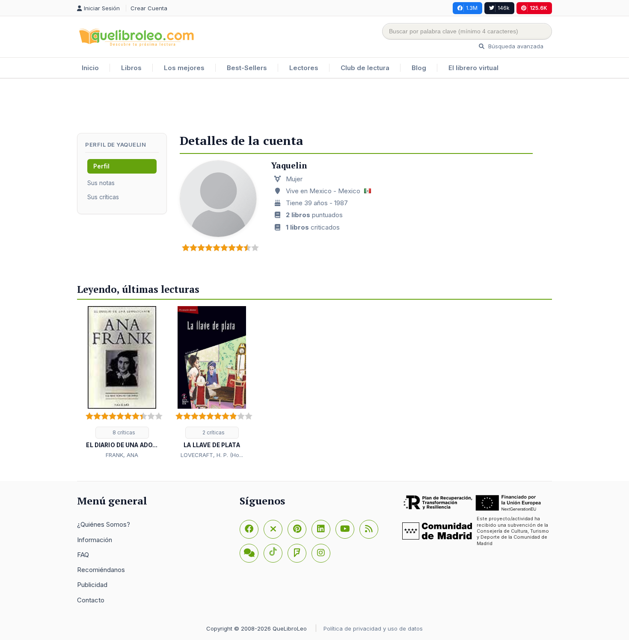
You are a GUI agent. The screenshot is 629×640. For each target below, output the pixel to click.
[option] (122, 383)
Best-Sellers (247, 68)
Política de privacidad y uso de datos (373, 628)
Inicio (90, 68)
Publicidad (92, 585)
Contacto (90, 600)
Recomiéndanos (101, 570)
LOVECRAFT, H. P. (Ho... (212, 454)
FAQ (83, 555)
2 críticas (213, 432)
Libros (131, 68)
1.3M (472, 8)
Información (94, 540)
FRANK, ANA (122, 454)
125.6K (538, 8)
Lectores (303, 68)
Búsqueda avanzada (515, 46)
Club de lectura (365, 68)
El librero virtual (473, 68)
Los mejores (184, 68)
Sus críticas (103, 197)
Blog (419, 68)
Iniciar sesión (103, 8)
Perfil (101, 166)
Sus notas (101, 182)
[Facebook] (249, 529)
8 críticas (123, 432)
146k (504, 8)
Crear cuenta (149, 8)
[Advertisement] (314, 106)
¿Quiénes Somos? (103, 524)
